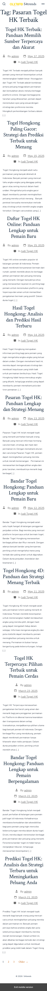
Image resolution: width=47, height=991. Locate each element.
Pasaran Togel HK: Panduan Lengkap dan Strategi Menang (23, 403)
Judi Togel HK (29, 62)
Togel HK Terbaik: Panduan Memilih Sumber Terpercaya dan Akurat (23, 38)
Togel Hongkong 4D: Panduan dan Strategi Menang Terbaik (23, 576)
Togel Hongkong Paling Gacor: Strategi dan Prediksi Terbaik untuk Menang (23, 134)
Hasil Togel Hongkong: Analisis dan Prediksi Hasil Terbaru (23, 316)
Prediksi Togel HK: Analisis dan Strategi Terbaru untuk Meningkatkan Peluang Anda (23, 870)
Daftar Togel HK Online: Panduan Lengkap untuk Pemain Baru (23, 227)
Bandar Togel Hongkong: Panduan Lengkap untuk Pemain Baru (23, 490)
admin (15, 56)
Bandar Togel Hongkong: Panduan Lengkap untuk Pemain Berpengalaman (23, 769)
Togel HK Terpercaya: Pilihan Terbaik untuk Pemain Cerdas (23, 667)
